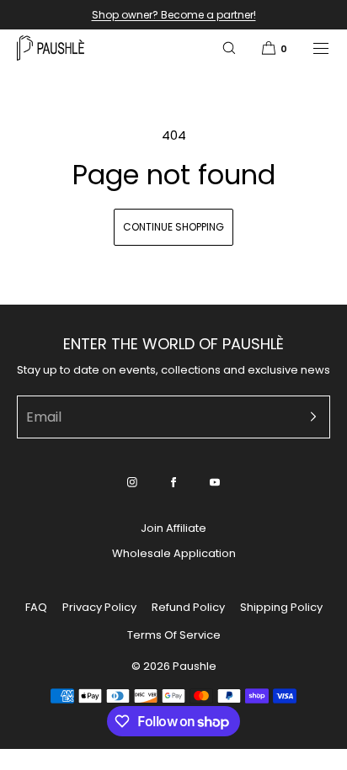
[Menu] (310, 47)
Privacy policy (99, 607)
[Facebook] (173, 482)
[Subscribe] (309, 417)
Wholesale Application (174, 553)
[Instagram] (132, 482)
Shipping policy (281, 607)
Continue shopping (173, 227)
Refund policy (188, 607)
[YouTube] (214, 482)
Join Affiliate (173, 528)
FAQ (36, 607)
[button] (229, 47)
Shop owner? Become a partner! (174, 14)
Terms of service (174, 635)
